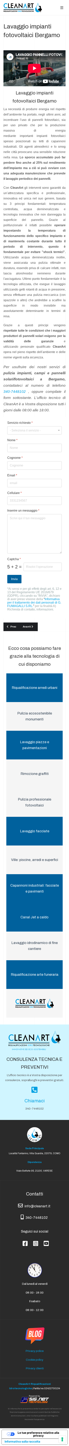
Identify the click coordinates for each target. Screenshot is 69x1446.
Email (12, 475)
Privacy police (34, 1350)
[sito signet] (34, 1398)
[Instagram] (34, 1240)
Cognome (15, 457)
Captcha (14, 559)
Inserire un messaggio (23, 510)
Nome (12, 440)
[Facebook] (24, 1240)
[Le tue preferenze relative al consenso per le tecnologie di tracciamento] (62, 1439)
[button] (62, 7)
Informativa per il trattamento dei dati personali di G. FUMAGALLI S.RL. (34, 602)
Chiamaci (35, 1100)
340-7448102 (14, 392)
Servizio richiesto (20, 422)
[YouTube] (45, 1240)
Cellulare (14, 493)
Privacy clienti (35, 1368)
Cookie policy (34, 1359)
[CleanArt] (22, 7)
